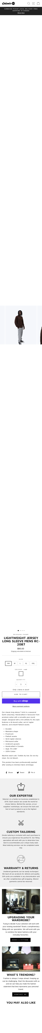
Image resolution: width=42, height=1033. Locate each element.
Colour (21, 676)
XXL (33, 670)
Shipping (13, 658)
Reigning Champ (21, 641)
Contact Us (20, 1001)
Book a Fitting (20, 946)
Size (21, 665)
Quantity (21, 686)
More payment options (21, 713)
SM (8, 670)
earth (21, 680)
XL (26, 670)
